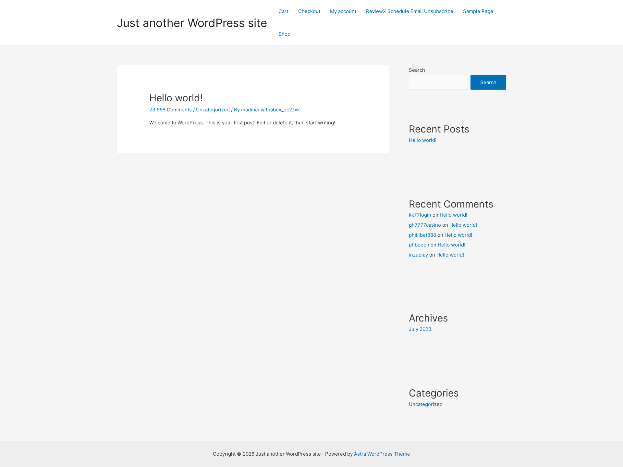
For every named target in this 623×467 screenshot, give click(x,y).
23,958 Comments (170, 110)
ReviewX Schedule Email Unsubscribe (409, 11)
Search (417, 70)
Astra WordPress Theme (382, 454)
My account (343, 11)
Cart (283, 11)
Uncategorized (213, 110)
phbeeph (419, 245)
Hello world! (176, 98)
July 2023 (420, 329)
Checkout (309, 11)
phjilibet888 (422, 235)
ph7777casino (425, 225)
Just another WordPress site (192, 23)
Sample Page (478, 11)
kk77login (420, 215)
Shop (284, 34)
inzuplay (418, 255)
